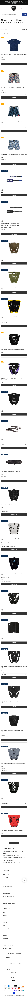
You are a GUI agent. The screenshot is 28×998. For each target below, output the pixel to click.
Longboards (6, 881)
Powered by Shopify (20, 995)
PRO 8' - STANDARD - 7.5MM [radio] (6, 227)
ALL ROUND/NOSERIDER (8, 896)
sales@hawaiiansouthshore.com (16, 857)
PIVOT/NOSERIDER (7, 890)
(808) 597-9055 (15, 855)
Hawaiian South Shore (11, 995)
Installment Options (8, 945)
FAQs (4, 925)
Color (2, 321)
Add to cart (14, 64)
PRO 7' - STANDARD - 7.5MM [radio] (14, 223)
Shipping (5, 915)
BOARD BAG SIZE (3, 476)
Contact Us (5, 938)
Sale (4, 912)
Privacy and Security (8, 928)
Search (24, 14)
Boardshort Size (3, 92)
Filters (23, 29)
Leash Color (3, 229)
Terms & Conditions (8, 932)
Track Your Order (7, 919)
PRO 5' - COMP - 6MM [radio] (4, 225)
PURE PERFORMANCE (8, 900)
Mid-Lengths (6, 877)
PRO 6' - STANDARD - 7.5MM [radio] (14, 225)
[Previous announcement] (2, 2)
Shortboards (6, 874)
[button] (3, 8)
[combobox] (11, 14)
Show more (14, 843)
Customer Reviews (7, 948)
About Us (5, 935)
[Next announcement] (25, 2)
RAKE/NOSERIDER (7, 893)
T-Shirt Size (3, 59)
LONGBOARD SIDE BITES (9, 903)
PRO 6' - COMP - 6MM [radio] (4, 223)
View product (14, 234)
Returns (5, 922)
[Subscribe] (21, 957)
